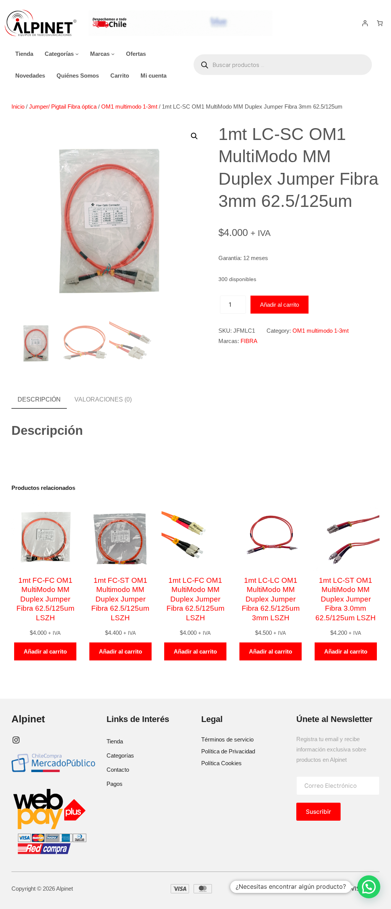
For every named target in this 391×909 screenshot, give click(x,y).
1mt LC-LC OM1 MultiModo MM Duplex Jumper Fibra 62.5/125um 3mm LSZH (271, 599)
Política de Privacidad (228, 751)
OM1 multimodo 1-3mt (129, 106)
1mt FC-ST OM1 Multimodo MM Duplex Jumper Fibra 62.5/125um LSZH (120, 599)
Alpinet (28, 719)
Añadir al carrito (279, 304)
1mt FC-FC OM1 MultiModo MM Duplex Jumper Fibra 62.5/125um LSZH (45, 599)
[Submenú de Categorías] (77, 53)
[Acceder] (365, 23)
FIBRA (249, 341)
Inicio (17, 106)
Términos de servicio (227, 739)
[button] (194, 136)
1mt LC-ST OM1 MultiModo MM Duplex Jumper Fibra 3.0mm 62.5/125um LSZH (345, 599)
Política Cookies (221, 763)
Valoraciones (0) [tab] (103, 399)
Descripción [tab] (39, 399)
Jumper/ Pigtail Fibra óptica (63, 106)
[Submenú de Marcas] (113, 53)
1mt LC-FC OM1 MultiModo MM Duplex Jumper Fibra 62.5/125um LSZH (195, 599)
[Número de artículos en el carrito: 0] (379, 23)
